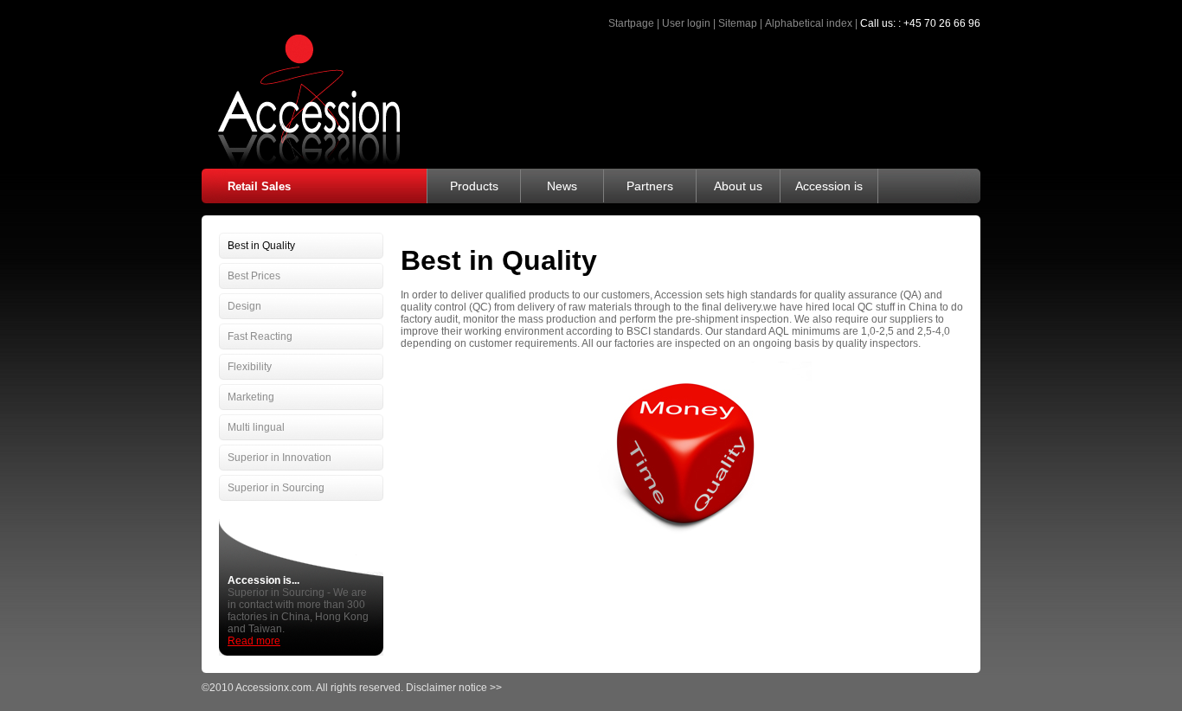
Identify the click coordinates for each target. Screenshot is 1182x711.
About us (738, 186)
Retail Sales (259, 186)
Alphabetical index (808, 23)
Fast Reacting (260, 336)
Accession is (829, 186)
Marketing (251, 397)
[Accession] (301, 163)
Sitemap (737, 23)
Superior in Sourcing (276, 488)
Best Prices (254, 276)
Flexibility (250, 367)
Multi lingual (256, 427)
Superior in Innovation (279, 458)
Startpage (631, 23)
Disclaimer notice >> (454, 688)
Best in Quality (261, 246)
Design (244, 306)
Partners (649, 186)
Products (474, 186)
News (562, 186)
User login (686, 23)
